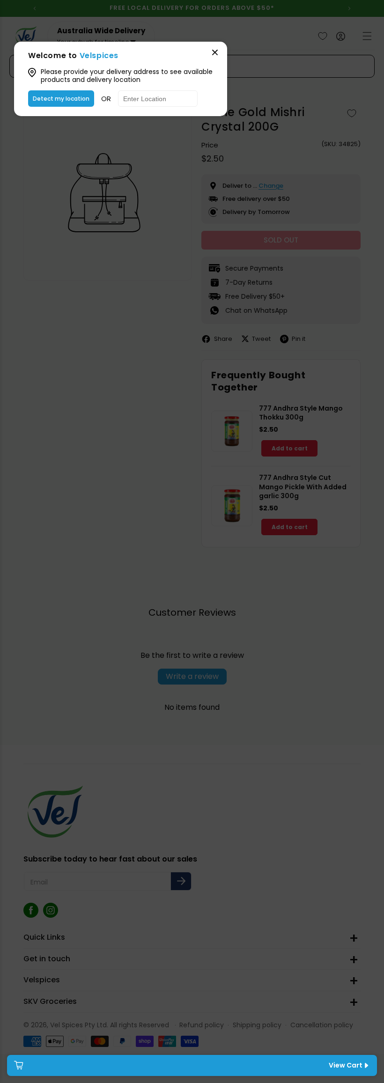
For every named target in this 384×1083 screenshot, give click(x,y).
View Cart (345, 1065)
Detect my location (61, 99)
